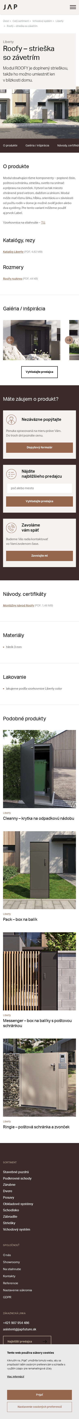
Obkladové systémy (18, 1204)
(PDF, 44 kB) (20, 278)
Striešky (9, 1223)
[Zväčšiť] (39, 112)
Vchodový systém (42, 21)
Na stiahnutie (12, 1269)
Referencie (10, 1283)
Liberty (59, 21)
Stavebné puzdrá (16, 1172)
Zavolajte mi (39, 555)
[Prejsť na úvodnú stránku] (10, 7)
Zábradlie (10, 1216)
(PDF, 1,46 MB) (28, 605)
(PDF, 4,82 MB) (23, 251)
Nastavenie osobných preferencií (40, 1407)
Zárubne (9, 1184)
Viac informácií (15, 1376)
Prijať (39, 1394)
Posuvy (8, 1197)
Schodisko (11, 1210)
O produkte (10, 145)
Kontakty (9, 1276)
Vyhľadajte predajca (39, 372)
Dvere (7, 1191)
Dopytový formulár (39, 447)
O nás (7, 1255)
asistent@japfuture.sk (19, 1329)
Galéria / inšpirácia (37, 145)
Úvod (6, 21)
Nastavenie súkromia (17, 1290)
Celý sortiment (21, 21)
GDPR (7, 1297)
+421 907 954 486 (16, 1323)
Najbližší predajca (20, 1341)
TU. (43, 222)
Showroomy (11, 1262)
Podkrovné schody (17, 1178)
